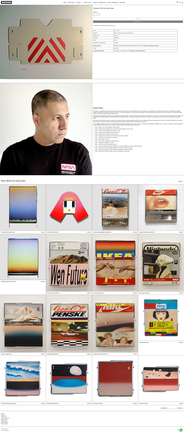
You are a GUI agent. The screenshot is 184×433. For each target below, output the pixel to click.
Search (2, 413)
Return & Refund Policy (99, 50)
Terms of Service (5, 418)
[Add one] (98, 14)
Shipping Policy (97, 45)
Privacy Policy (4, 423)
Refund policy (4, 419)
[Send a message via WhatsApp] (181, 430)
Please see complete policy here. (151, 45)
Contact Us (3, 416)
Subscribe (179, 408)
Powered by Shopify (5, 430)
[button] (179, 2)
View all (180, 181)
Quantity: (95, 12)
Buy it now (137, 21)
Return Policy (4, 420)
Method (5, 428)
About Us (3, 415)
